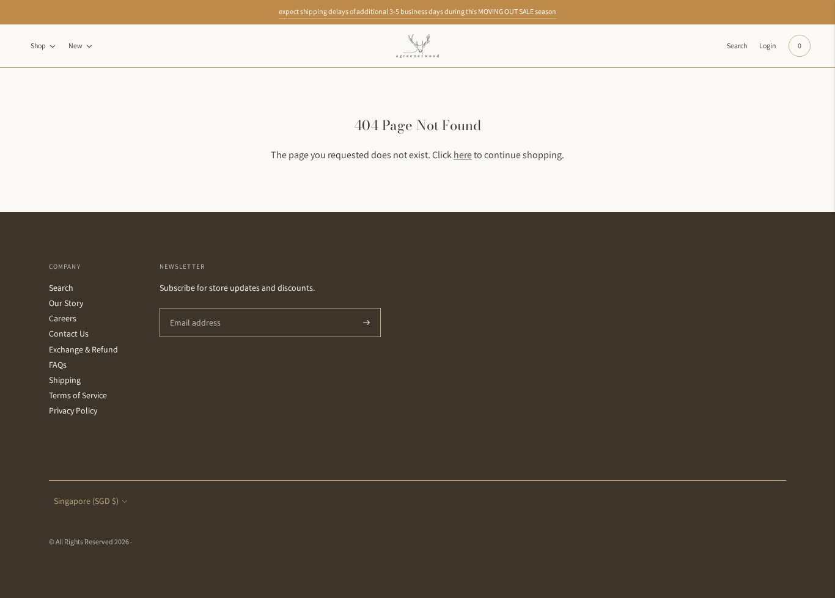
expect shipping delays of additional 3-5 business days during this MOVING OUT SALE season (417, 11)
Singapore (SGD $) (86, 500)
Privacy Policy (73, 410)
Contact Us (69, 333)
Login (767, 45)
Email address (193, 308)
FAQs (58, 364)
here (463, 154)
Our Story (66, 302)
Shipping (65, 379)
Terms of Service (78, 395)
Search (61, 287)
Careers (62, 318)
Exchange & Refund (83, 349)
